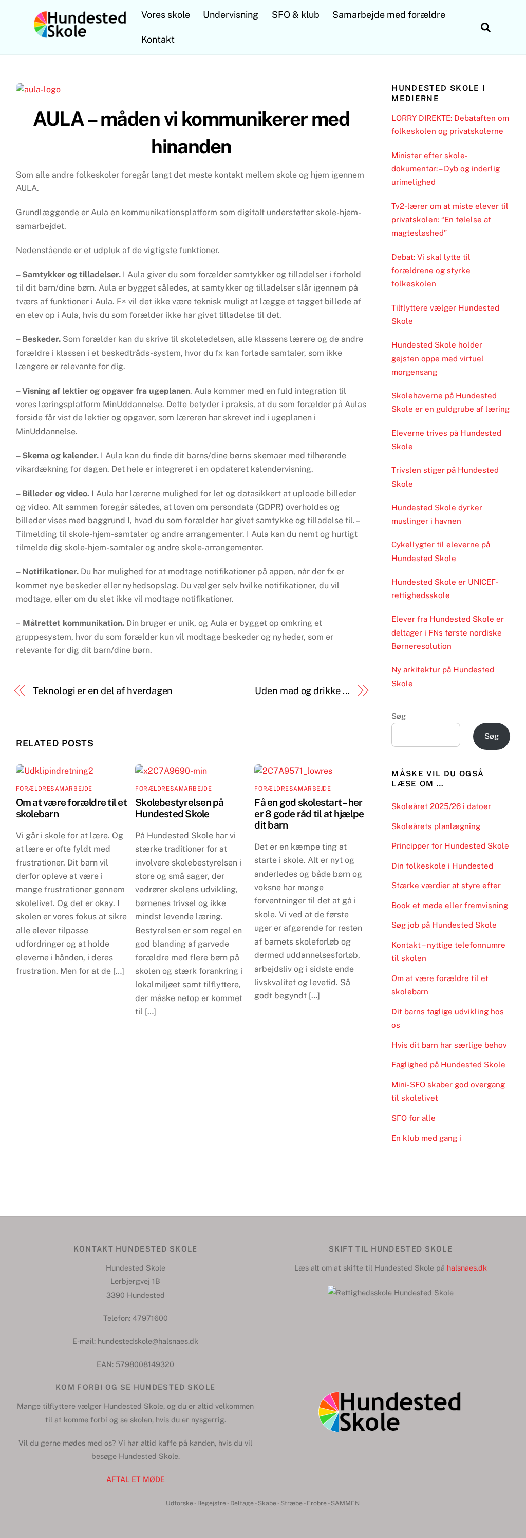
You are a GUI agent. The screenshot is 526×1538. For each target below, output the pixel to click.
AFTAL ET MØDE (135, 1479)
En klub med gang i (426, 1137)
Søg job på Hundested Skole (444, 924)
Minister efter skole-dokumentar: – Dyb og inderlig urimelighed (445, 169)
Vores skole (165, 14)
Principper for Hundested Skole (450, 845)
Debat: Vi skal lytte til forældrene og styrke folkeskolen (431, 271)
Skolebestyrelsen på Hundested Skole (179, 808)
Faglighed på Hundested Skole (448, 1064)
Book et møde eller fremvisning (449, 905)
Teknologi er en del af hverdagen (103, 690)
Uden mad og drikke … (302, 690)
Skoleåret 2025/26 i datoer (441, 806)
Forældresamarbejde (54, 788)
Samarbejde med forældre (388, 14)
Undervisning (230, 14)
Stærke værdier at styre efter (446, 885)
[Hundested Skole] (80, 38)
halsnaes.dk (467, 1267)
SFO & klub (296, 14)
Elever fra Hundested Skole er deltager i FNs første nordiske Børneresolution (447, 632)
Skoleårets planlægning (435, 826)
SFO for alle (413, 1117)
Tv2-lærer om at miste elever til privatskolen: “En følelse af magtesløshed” (450, 220)
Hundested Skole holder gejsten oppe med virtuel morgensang (437, 358)
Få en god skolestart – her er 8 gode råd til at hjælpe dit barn (309, 814)
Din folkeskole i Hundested (442, 865)
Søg (398, 716)
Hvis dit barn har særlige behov (449, 1045)
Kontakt (158, 39)
